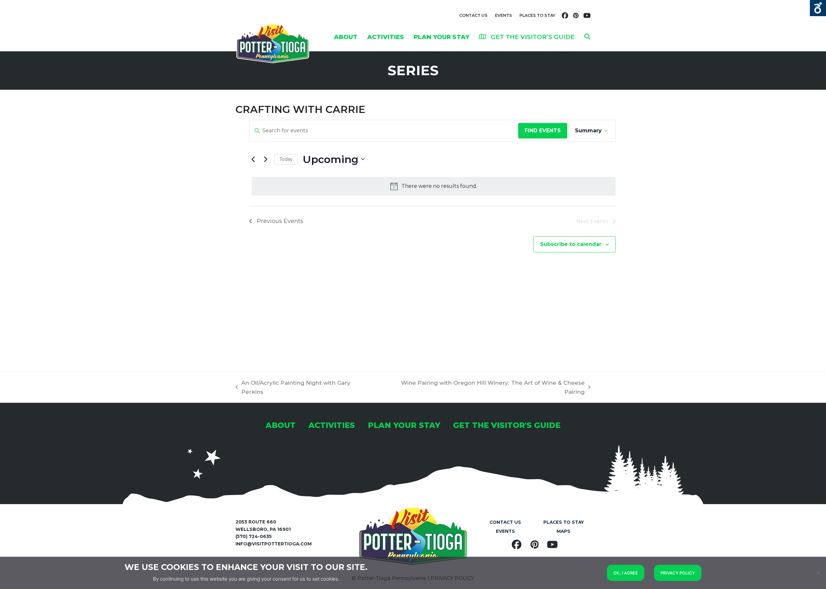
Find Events (543, 130)
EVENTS (503, 15)
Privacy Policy (677, 572)
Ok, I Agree (625, 572)
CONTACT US (473, 15)
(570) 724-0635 (254, 536)
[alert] (434, 186)
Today (286, 159)
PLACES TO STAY (537, 15)
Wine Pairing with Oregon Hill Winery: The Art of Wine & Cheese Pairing (482, 388)
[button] (587, 36)
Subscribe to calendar (570, 244)
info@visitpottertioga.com (274, 543)
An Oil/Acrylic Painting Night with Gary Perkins (293, 388)
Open (818, 8)
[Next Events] (265, 159)
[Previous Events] (253, 159)
